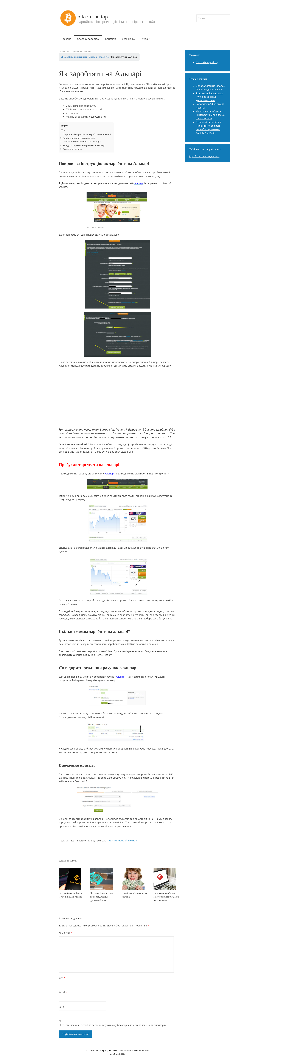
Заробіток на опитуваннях (204, 156)
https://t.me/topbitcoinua (122, 840)
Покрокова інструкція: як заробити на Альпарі (87, 134)
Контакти (110, 39)
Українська (128, 39)
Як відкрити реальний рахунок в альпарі (84, 145)
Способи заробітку (88, 39)
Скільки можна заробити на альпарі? (82, 141)
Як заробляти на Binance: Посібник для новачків (71, 894)
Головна (66, 39)
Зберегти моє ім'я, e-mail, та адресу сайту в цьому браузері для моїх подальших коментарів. (112, 1025)
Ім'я (62, 978)
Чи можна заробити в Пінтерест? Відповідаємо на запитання (166, 896)
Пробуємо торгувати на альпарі (79, 138)
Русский (145, 39)
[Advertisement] (117, 403)
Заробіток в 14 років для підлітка (134, 894)
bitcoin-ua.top (93, 16)
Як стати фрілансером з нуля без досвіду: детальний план (102, 896)
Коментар (65, 932)
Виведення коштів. (72, 149)
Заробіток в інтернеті (75, 57)
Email (63, 992)
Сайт (61, 1007)
